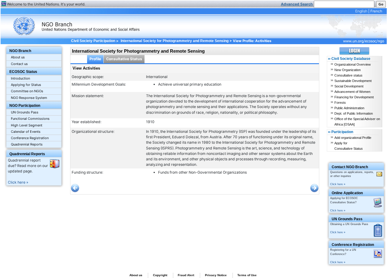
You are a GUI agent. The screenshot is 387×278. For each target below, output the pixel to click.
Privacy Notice (216, 275)
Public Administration (349, 108)
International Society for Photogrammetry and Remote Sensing (174, 41)
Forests (340, 102)
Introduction (20, 78)
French (376, 11)
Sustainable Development (353, 81)
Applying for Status (26, 85)
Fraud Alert (186, 275)
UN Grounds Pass (24, 112)
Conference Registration (30, 138)
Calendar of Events (26, 131)
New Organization (347, 70)
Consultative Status (124, 59)
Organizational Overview (352, 64)
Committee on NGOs (27, 91)
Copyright (160, 275)
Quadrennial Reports (27, 144)
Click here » (18, 182)
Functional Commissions (30, 118)
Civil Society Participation (93, 41)
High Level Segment (26, 125)
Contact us (19, 64)
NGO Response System (29, 98)
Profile (95, 59)
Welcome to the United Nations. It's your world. (46, 4)
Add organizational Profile (352, 137)
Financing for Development (354, 97)
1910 (150, 121)
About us (18, 57)
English (361, 11)
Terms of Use (247, 275)
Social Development (348, 86)
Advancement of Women (352, 91)
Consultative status (348, 75)
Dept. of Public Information (353, 113)
